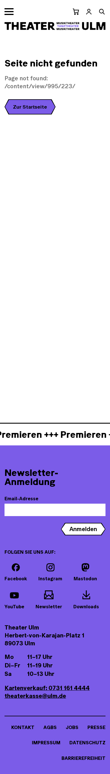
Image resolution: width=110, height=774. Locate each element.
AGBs (50, 727)
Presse (96, 727)
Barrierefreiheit (83, 758)
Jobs (72, 727)
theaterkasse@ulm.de (35, 696)
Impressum (46, 742)
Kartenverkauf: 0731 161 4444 (47, 688)
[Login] (89, 11)
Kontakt (22, 727)
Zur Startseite (30, 107)
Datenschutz (87, 742)
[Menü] (9, 11)
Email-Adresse (21, 498)
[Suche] (101, 11)
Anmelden (83, 529)
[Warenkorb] (76, 11)
